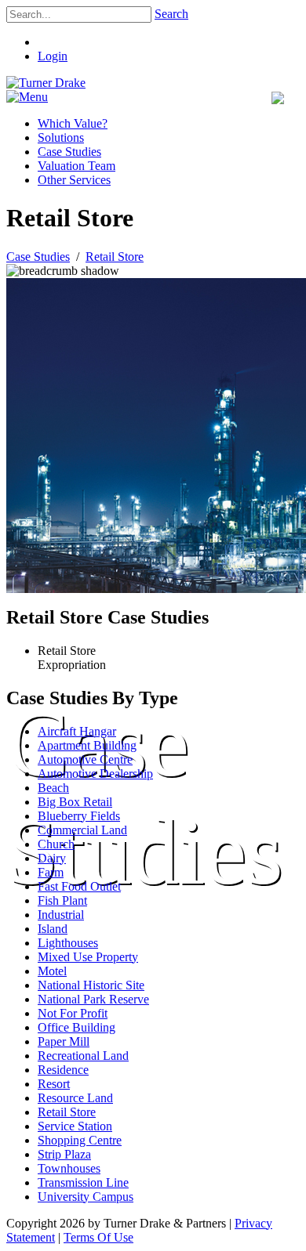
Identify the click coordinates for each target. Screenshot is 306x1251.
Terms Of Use (98, 1237)
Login (52, 56)
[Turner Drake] (46, 82)
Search (171, 13)
